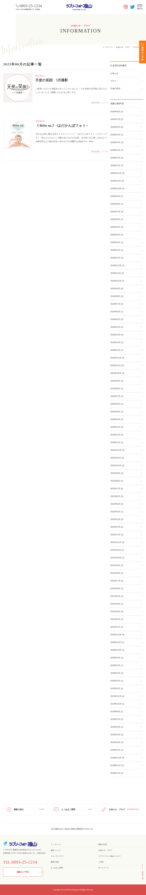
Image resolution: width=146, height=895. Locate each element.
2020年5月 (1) (116, 665)
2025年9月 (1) (116, 196)
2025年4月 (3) (116, 235)
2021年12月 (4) (117, 542)
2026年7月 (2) (116, 119)
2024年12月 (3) (117, 265)
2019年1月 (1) (116, 750)
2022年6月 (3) (116, 496)
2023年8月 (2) (116, 388)
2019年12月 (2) (117, 696)
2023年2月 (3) (116, 435)
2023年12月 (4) (117, 358)
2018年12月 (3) (117, 758)
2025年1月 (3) (116, 258)
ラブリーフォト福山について (109, 856)
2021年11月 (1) (117, 550)
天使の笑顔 (115, 88)
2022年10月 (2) (117, 465)
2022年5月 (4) (116, 504)
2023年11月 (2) (117, 365)
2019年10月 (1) (117, 704)
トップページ (108, 47)
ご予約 (101, 862)
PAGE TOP (143, 875)
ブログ (113, 81)
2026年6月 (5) (116, 127)
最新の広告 (102, 844)
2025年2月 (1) (116, 250)
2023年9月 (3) (116, 381)
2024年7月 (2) (116, 304)
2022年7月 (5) (116, 488)
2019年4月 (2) (116, 734)
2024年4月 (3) (116, 327)
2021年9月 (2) (116, 565)
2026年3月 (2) (116, 150)
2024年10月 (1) (117, 281)
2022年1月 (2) (116, 534)
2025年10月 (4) (117, 188)
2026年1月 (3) (116, 165)
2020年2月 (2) (116, 688)
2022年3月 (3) (116, 519)
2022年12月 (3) (117, 450)
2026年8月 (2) (116, 111)
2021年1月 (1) (116, 627)
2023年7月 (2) (116, 396)
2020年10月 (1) (117, 650)
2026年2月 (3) (116, 158)
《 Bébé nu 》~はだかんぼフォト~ (61, 125)
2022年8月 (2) (116, 481)
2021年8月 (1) (116, 573)
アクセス (37, 850)
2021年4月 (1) (116, 604)
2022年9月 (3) (116, 473)
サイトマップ (103, 868)
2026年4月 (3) (116, 142)
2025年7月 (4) (116, 211)
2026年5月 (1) (116, 134)
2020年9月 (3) (116, 658)
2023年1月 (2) (116, 442)
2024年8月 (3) (116, 296)
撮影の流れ (55, 862)
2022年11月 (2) (117, 458)
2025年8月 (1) (116, 204)
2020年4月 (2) (116, 673)
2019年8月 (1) (116, 711)
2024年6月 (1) (116, 311)
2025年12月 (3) (117, 173)
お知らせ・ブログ (123, 47)
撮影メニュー (56, 850)
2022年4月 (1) (116, 511)
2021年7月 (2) (116, 581)
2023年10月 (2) (117, 373)
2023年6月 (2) (116, 404)
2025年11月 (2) (117, 181)
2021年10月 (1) (117, 557)
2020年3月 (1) (116, 681)
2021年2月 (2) (116, 619)
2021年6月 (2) (116, 588)
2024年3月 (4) (116, 335)
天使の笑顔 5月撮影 (51, 80)
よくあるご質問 (57, 868)
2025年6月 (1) (116, 219)
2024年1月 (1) (116, 350)
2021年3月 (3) (116, 611)
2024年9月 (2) (116, 288)
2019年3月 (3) (116, 742)
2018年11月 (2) (117, 765)
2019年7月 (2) (116, 719)
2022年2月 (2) (116, 527)
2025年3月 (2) (116, 242)
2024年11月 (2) (117, 273)
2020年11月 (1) (117, 642)
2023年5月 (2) (116, 411)
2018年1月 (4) (116, 773)
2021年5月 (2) (116, 596)
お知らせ (114, 73)
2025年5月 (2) (116, 227)
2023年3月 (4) (116, 427)
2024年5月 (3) (116, 319)
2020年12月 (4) (117, 634)
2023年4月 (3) (116, 419)
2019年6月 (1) (116, 727)
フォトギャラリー (57, 856)
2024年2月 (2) (116, 342)
